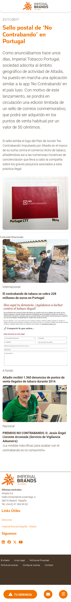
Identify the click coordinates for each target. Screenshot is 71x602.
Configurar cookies (31, 565)
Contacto (49, 565)
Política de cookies (9, 565)
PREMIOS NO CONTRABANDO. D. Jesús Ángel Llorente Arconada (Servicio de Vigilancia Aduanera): (34, 437)
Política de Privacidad (39, 560)
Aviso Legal (19, 560)
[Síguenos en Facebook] (9, 542)
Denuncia (7, 519)
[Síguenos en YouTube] (21, 542)
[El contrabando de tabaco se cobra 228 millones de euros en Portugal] (35, 262)
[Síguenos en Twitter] (15, 542)
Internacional (11, 287)
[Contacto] (48, 594)
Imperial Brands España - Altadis (19, 526)
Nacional (9, 426)
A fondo (8, 370)
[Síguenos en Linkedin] (3, 542)
